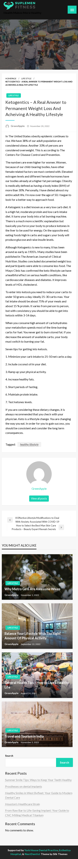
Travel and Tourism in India (24, 736)
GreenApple (18, 126)
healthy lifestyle (29, 444)
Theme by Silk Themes (54, 854)
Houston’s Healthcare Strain (22, 804)
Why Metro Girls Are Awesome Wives (32, 589)
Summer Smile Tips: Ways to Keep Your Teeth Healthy (38, 780)
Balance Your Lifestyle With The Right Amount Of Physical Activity (33, 636)
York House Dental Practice (41, 850)
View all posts (39, 498)
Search (9, 755)
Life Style (26, 78)
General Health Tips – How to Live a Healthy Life (37, 685)
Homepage (10, 78)
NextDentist (32, 854)
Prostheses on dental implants (23, 786)
